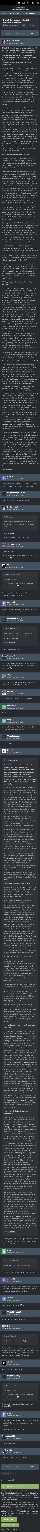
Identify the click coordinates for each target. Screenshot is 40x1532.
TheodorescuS (13, 544)
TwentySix (11, 656)
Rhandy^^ (11, 750)
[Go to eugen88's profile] (4, 603)
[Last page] (36, 33)
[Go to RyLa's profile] (4, 1251)
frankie (10, 476)
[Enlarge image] (13, 533)
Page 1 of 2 (20, 33)
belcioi (10, 691)
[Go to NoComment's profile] (4, 508)
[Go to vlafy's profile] (4, 721)
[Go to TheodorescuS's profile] (4, 545)
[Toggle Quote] (5, 517)
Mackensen (12, 705)
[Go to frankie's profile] (4, 478)
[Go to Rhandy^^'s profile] (4, 751)
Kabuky (10, 1326)
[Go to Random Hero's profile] (4, 42)
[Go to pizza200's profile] (4, 1437)
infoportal (9, 470)
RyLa (9, 1250)
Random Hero (9, 25)
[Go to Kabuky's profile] (4, 1327)
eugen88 (11, 602)
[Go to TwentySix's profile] (4, 657)
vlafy (9, 719)
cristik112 (11, 1298)
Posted (15, 43)
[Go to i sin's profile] (4, 566)
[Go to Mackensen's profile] (4, 707)
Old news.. (32, 25)
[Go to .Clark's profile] (4, 1363)
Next (32, 33)
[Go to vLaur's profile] (4, 676)
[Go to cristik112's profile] (4, 1299)
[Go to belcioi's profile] (4, 693)
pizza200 (11, 1436)
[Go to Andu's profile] (4, 1451)
